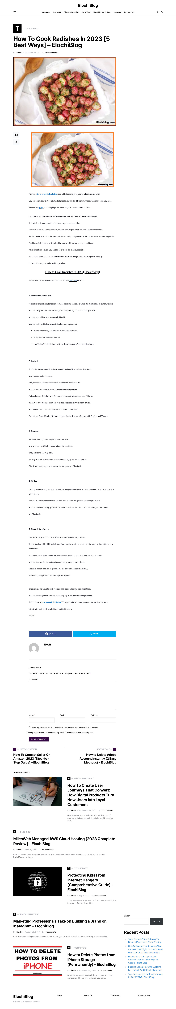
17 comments (107, 810)
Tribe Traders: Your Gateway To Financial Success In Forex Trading (144, 941)
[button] (162, 12)
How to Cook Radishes (47, 194)
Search (127, 916)
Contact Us (115, 995)
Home (59, 995)
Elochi (19, 52)
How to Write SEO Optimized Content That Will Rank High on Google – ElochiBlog (143, 959)
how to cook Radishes (51, 602)
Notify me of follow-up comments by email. (46, 732)
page (41, 207)
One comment (100, 895)
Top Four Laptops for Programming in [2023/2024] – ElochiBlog (145, 976)
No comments (52, 52)
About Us (88, 995)
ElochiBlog (88, 5)
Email (62, 715)
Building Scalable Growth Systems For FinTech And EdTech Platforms (144, 968)
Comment (33, 679)
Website (94, 715)
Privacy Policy (144, 995)
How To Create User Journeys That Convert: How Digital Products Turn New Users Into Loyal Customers (90, 795)
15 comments (50, 932)
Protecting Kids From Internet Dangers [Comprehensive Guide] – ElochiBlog (90, 882)
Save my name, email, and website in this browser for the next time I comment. (65, 727)
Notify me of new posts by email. (81, 732)
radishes (73, 281)
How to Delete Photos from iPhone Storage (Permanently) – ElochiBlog (91, 959)
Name (32, 715)
